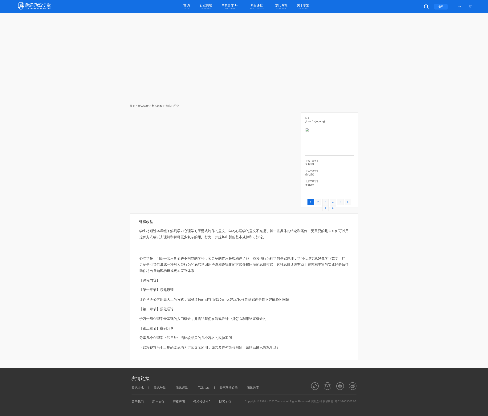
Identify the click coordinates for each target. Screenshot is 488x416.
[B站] (340, 386)
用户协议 (158, 401)
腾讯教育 (253, 387)
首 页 (186, 7)
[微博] (352, 386)
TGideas (203, 387)
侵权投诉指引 (202, 401)
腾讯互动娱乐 (228, 387)
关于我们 (138, 401)
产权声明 (179, 401)
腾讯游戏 (138, 387)
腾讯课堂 (182, 387)
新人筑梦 (143, 105)
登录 (440, 6)
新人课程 (157, 105)
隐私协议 (225, 401)
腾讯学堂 (160, 387)
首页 (132, 105)
